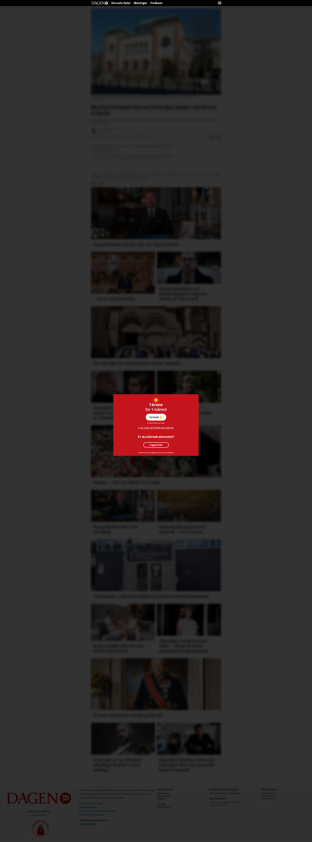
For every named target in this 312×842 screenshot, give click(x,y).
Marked (161, 798)
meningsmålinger (172, 174)
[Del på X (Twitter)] (215, 137)
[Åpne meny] (219, 3)
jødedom (97, 178)
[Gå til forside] (100, 3)
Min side (161, 804)
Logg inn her (156, 445)
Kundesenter (163, 807)
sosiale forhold (139, 178)
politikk (143, 174)
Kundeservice (164, 796)
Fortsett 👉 (156, 417)
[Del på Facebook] (211, 137)
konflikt (214, 174)
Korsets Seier (121, 3)
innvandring (121, 178)
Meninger (141, 3)
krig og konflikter (195, 174)
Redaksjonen (163, 793)
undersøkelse (122, 146)
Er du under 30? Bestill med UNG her (156, 427)
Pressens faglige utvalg (91, 803)
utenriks (108, 174)
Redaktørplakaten (88, 807)
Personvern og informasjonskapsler (97, 810)
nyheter (155, 174)
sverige (96, 174)
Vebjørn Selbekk (39, 815)
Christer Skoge (87, 824)
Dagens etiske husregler (91, 814)
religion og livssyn (126, 174)
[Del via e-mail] (219, 137)
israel (108, 178)
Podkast (156, 3)
